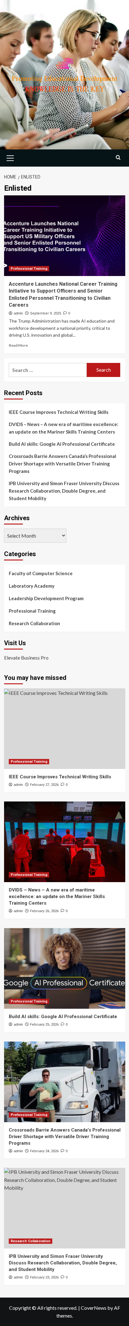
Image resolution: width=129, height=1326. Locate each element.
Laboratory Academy (31, 586)
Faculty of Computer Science (41, 573)
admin (18, 313)
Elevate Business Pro (26, 657)
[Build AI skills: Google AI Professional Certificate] (64, 968)
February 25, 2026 (44, 1024)
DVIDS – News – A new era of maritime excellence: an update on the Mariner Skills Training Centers (63, 427)
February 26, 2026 (44, 911)
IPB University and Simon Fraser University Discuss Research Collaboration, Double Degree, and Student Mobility (64, 490)
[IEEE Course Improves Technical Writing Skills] (64, 728)
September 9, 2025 (45, 313)
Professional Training (29, 269)
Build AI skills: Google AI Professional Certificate (62, 444)
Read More (18, 345)
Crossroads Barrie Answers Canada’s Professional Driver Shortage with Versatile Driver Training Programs (62, 463)
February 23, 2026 (44, 1277)
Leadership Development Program (46, 598)
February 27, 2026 (44, 785)
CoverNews (93, 1308)
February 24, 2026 (44, 1151)
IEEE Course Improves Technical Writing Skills (58, 412)
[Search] (118, 157)
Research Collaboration (34, 623)
